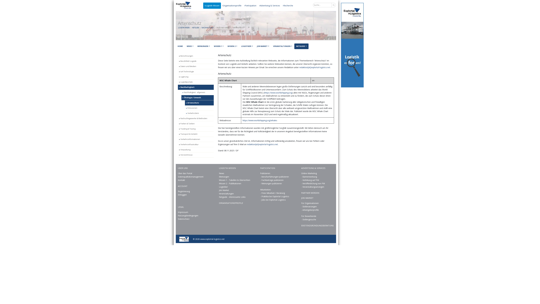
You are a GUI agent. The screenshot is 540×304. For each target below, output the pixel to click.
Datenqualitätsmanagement (190, 176)
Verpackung (185, 149)
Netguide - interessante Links (232, 197)
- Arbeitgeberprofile (310, 210)
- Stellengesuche (308, 219)
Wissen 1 (218, 46)
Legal (181, 207)
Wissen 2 (232, 46)
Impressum (183, 212)
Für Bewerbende (308, 216)
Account (182, 186)
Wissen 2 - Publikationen (230, 183)
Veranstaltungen (282, 46)
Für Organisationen (310, 203)
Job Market (262, 46)
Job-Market (307, 198)
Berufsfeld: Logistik (188, 61)
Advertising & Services (270, 5)
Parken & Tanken (187, 123)
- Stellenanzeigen (309, 206)
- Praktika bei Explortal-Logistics (274, 196)
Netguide (195, 27)
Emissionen (192, 108)
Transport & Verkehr (189, 134)
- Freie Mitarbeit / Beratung (272, 193)
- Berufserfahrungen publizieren (274, 176)
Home (180, 46)
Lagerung (184, 77)
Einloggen (182, 194)
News (189, 46)
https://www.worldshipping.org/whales (260, 120)
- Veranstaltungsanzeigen (312, 186)
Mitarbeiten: (265, 189)
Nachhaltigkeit (208, 27)
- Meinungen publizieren (271, 183)
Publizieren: (265, 173)
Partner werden (310, 193)
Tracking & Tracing (187, 129)
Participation (250, 5)
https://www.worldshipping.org (278, 92)
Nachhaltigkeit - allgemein (194, 92)
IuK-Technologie (187, 71)
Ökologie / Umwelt (192, 97)
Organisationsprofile (232, 5)
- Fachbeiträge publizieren (272, 180)
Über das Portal (185, 173)
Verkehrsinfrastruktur (189, 144)
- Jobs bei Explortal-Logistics (273, 199)
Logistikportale (186, 82)
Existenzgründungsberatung (317, 225)
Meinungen (202, 46)
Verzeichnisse (186, 155)
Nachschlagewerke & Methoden (193, 118)
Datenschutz (183, 219)
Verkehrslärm (193, 113)
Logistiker (246, 46)
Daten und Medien (188, 66)
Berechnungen (186, 56)
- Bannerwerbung (309, 176)
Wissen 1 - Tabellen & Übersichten (235, 180)
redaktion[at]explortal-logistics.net (314, 67)
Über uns (183, 168)
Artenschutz (193, 103)
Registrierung (184, 191)
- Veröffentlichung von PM (313, 183)
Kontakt (181, 180)
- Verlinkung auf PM (310, 180)
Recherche (288, 5)
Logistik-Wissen (212, 5)
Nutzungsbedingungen (188, 215)
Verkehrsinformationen (190, 139)
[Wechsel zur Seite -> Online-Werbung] (352, 45)
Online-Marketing (309, 173)
